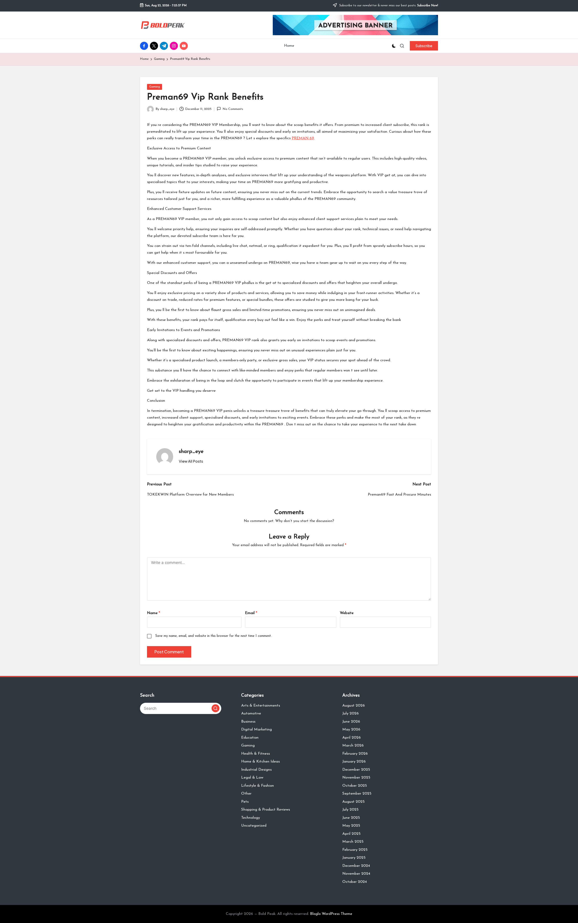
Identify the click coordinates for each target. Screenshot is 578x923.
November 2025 (356, 777)
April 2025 (351, 834)
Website (347, 613)
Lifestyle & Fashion (257, 786)
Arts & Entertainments (260, 705)
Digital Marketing (256, 729)
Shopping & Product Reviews (265, 810)
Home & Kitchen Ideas (260, 761)
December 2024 (356, 866)
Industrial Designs (256, 770)
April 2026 (351, 738)
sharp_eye (191, 451)
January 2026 (354, 761)
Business (248, 722)
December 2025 (356, 770)
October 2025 (354, 786)
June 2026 (351, 722)
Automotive (251, 713)
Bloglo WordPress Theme (331, 914)
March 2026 (353, 745)
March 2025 (353, 842)
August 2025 (353, 802)
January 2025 (354, 858)
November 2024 (356, 874)
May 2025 (351, 826)
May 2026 (351, 729)
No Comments (233, 109)
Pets (245, 802)
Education (250, 738)
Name (153, 613)
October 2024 (354, 882)
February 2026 (355, 754)
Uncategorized (253, 826)
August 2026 (353, 705)
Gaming (154, 86)
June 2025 (351, 818)
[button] (424, 46)
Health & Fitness (255, 754)
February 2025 (355, 850)
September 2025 (356, 793)
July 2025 (350, 810)
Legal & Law (252, 777)
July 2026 (350, 713)
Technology (250, 818)
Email (251, 613)
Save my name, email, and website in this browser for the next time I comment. (213, 636)
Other (246, 793)
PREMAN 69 (303, 138)
